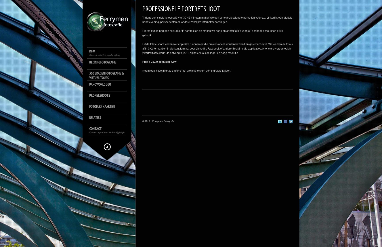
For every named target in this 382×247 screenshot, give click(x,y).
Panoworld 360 (100, 84)
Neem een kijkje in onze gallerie (161, 70)
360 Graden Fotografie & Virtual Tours (106, 75)
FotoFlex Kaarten (102, 106)
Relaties (95, 117)
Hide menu (107, 147)
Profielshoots (99, 95)
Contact (106, 130)
